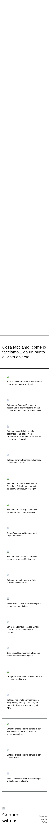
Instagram (43, 816)
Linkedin (44, 819)
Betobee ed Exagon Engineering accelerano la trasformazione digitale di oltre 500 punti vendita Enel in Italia (24, 408)
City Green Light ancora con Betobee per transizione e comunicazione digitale (24, 629)
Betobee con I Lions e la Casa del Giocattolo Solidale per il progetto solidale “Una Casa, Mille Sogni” (22, 486)
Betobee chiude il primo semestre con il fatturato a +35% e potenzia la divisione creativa (24, 731)
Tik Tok (44, 822)
